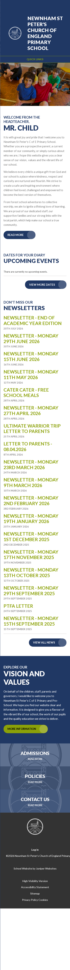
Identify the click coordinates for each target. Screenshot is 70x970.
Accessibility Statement (35, 887)
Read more (15, 234)
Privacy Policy (30, 899)
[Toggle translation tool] (43, 5)
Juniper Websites (46, 868)
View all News (44, 642)
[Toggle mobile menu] (62, 5)
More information (21, 728)
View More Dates (42, 284)
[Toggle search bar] (52, 5)
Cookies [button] (43, 899)
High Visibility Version (35, 881)
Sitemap (35, 893)
